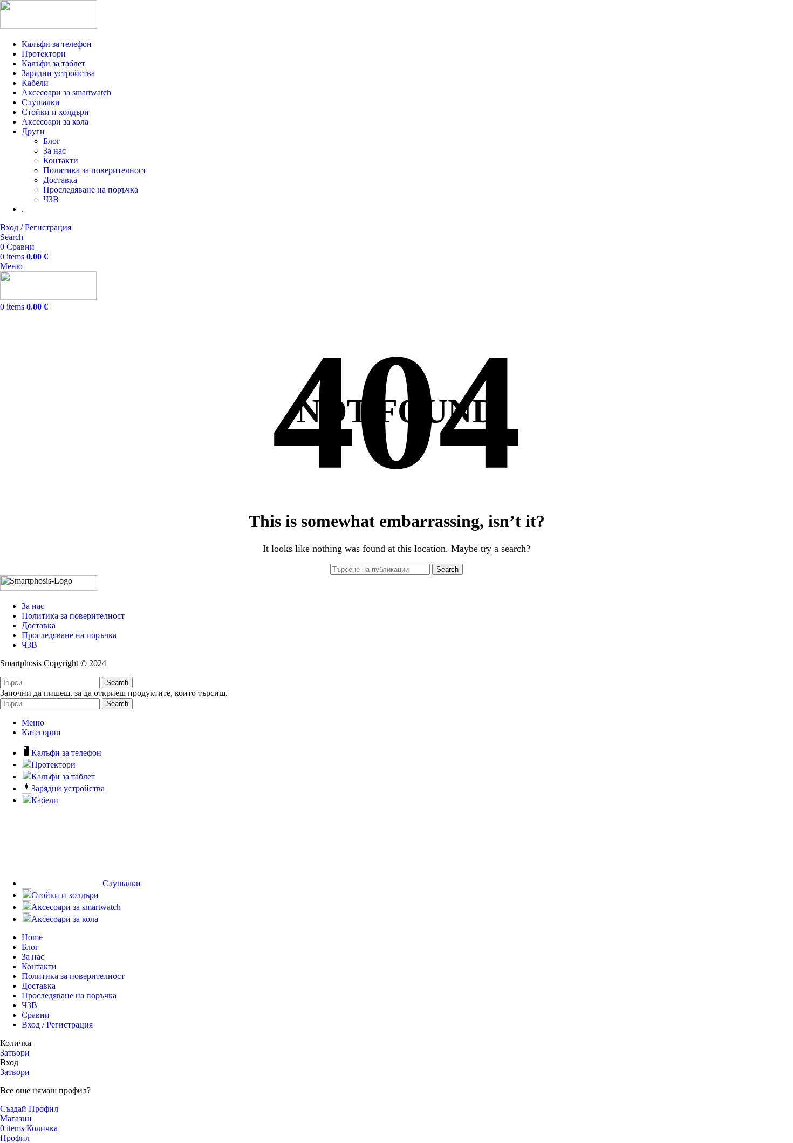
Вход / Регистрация (57, 1024)
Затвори (15, 1052)
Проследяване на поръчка (90, 189)
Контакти (60, 160)
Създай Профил (29, 1108)
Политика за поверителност (94, 170)
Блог (51, 141)
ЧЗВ (51, 199)
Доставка (60, 179)
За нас (54, 150)
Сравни (36, 1014)
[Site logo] (48, 25)
